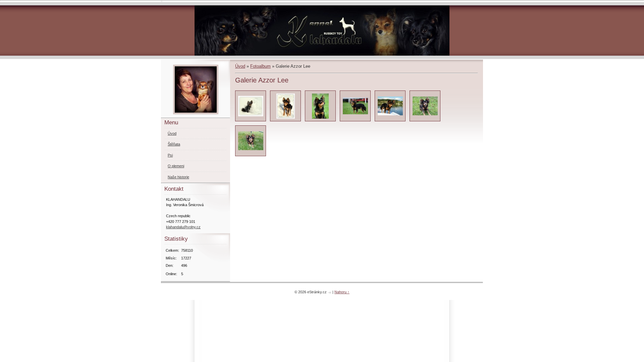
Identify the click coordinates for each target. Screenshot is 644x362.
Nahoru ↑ (342, 292)
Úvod (240, 66)
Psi (170, 155)
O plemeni (176, 166)
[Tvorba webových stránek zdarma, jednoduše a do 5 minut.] (330, 292)
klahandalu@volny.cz (183, 227)
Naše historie (178, 177)
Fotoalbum (260, 66)
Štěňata (174, 144)
